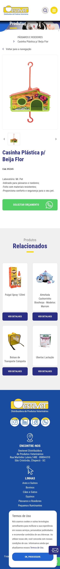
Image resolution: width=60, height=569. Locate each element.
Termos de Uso (36, 547)
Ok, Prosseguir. (33, 556)
